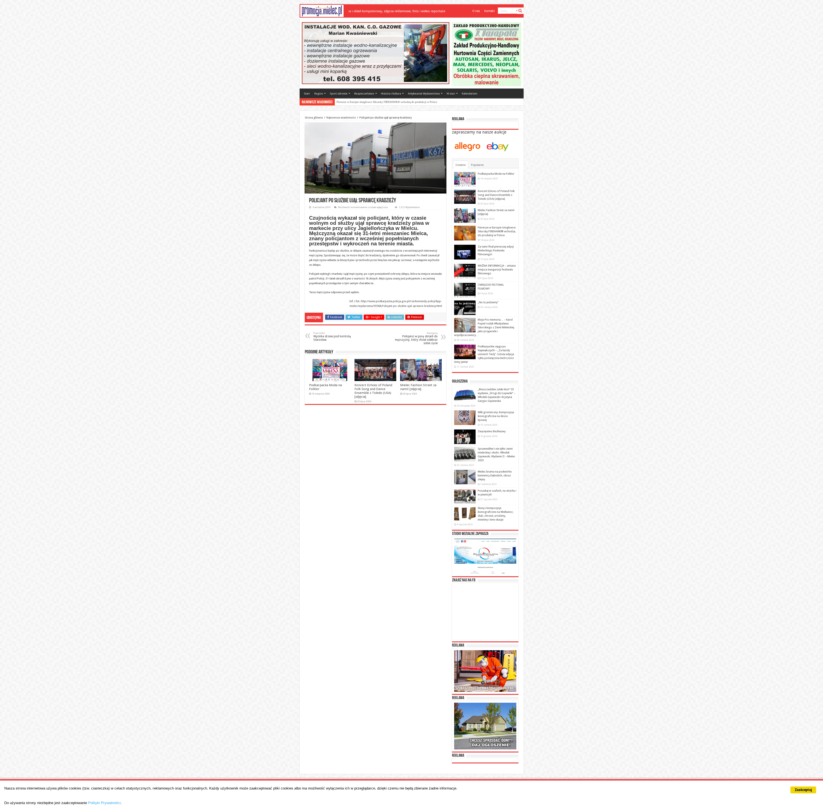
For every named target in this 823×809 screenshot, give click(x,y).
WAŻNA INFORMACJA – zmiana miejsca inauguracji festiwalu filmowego (497, 269)
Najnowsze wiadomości (341, 117)
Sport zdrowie (338, 93)
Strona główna (314, 117)
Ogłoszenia (460, 381)
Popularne (477, 165)
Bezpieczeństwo (364, 93)
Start (307, 93)
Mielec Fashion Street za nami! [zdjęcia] (418, 387)
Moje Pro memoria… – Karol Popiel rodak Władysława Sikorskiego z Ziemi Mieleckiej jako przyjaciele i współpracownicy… (484, 327)
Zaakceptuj (803, 790)
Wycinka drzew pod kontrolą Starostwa (332, 336)
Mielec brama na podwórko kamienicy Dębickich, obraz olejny (495, 475)
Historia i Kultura (391, 93)
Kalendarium (469, 93)
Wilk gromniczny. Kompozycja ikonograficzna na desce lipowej (496, 416)
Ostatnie (460, 165)
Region (318, 93)
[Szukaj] (520, 11)
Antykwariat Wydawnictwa (424, 93)
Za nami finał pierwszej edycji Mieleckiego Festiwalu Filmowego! (374, 102)
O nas (476, 11)
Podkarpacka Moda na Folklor (496, 173)
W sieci (451, 93)
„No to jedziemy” (488, 302)
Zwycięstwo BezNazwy (492, 431)
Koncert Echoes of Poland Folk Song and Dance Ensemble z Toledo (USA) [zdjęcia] (373, 391)
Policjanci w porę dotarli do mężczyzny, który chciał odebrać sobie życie (416, 338)
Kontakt (489, 11)
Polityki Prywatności (104, 803)
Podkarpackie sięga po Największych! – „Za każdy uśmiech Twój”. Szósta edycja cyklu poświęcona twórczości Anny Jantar (484, 354)
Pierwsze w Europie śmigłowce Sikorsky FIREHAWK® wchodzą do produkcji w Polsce (497, 231)
